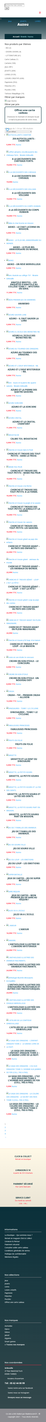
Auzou (18, 144)
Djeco (7, 1329)
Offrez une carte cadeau (14, 1302)
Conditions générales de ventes (17, 1250)
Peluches (8, 86)
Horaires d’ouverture (14, 1378)
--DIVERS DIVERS (11, 51)
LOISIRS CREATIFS (12, 78)
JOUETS (8, 70)
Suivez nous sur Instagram (17, 1393)
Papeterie (8, 82)
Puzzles (8, 90)
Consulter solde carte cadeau (16, 1247)
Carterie (8, 63)
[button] (11, 101)
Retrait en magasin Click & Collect (18, 1238)
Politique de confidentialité (15, 1254)
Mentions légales (11, 1257)
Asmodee (8, 1326)
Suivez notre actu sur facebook (19, 1388)
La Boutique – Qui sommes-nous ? (19, 1235)
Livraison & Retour (12, 1241)
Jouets (7, 1283)
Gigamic (8, 1338)
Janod (7, 1335)
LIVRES (7, 74)
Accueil (16, 36)
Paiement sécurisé (12, 1244)
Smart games (10, 1341)
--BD (6, 48)
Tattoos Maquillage (12, 93)
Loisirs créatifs (10, 1290)
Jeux (6, 67)
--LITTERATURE (11, 55)
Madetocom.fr (31, 1414)
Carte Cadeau (10, 59)
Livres (7, 1286)
